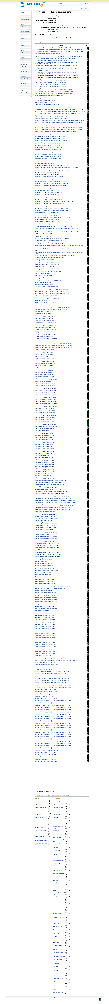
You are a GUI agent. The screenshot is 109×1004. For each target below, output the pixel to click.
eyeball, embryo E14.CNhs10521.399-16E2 (45, 316)
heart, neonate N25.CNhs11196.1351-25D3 (45, 372)
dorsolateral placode (58, 860)
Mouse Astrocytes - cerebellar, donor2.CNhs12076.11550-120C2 (50, 138)
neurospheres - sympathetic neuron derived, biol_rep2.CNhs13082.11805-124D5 (54, 507)
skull (54, 929)
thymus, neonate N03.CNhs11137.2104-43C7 (46, 642)
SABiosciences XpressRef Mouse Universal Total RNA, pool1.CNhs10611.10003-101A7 (55, 226)
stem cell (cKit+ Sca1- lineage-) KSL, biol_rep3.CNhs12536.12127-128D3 (52, 588)
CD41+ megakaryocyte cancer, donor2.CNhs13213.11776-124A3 (50, 80)
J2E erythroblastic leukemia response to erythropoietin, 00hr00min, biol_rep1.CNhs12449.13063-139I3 (59, 109)
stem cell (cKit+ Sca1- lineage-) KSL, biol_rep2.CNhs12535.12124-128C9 (52, 586)
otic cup (55, 949)
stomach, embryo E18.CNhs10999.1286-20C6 (46, 599)
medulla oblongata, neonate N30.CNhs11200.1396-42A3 (48, 489)
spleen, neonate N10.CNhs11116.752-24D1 (45, 579)
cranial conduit (56, 843)
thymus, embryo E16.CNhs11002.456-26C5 (45, 635)
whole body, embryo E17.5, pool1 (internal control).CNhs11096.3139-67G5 (53, 736)
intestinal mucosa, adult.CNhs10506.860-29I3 (46, 379)
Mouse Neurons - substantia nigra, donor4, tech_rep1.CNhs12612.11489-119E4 (54, 201)
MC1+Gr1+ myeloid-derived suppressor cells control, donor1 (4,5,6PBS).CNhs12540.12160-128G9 (58, 125)
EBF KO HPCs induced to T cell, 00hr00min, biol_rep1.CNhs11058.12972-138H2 (54, 91)
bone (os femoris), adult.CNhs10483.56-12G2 (46, 275)
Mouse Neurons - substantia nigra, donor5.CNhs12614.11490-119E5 (51, 203)
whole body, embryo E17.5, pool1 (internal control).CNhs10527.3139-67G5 (53, 705)
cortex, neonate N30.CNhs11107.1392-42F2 (45, 302)
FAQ (54, 997)
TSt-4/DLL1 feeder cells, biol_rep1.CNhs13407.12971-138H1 (49, 240)
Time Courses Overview (25, 33)
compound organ (57, 972)
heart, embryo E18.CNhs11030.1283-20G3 (45, 361)
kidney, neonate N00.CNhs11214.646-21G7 (45, 417)
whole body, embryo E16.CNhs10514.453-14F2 (46, 698)
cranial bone (56, 830)
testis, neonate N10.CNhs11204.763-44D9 (45, 624)
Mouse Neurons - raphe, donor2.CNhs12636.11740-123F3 (48, 192)
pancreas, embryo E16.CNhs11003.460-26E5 (45, 525)
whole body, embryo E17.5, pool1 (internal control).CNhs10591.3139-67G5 (53, 707)
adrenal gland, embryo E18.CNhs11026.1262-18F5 (47, 266)
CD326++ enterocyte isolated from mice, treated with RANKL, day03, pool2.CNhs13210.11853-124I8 (59, 58)
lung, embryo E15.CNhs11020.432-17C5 (44, 460)
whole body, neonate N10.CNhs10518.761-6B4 (46, 761)
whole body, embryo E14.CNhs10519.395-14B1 (46, 696)
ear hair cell (38, 814)
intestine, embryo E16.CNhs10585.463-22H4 (45, 388)
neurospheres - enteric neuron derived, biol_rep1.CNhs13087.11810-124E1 (53, 495)
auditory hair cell (39, 817)
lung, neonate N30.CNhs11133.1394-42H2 (45, 478)
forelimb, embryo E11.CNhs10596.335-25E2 (45, 329)
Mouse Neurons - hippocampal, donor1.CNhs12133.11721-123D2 (50, 185)
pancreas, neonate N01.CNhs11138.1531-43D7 (46, 532)
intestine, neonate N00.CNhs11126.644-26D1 (46, 394)
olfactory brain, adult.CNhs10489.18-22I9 (45, 511)
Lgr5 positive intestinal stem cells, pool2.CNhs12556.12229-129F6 (51, 116)
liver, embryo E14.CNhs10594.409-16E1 (44, 432)
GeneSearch (60, 3)
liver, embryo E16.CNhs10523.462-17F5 (44, 435)
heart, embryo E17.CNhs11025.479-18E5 (44, 359)
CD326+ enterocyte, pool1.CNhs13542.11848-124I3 (47, 53)
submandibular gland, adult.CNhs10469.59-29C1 (46, 608)
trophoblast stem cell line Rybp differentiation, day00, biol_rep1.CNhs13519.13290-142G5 (56, 660)
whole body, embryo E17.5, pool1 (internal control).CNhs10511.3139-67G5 (53, 703)
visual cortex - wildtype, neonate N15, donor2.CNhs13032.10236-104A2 (52, 673)
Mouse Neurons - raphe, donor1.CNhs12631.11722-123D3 (48, 190)
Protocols (22, 85)
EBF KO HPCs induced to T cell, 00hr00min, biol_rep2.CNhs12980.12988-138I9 (53, 93)
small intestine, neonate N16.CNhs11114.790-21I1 (47, 570)
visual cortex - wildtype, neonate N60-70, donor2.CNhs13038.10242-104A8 (53, 685)
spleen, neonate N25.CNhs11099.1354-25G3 (45, 583)
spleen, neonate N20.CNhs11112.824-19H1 (45, 581)
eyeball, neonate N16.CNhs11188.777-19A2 (45, 327)
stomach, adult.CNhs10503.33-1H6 (43, 590)
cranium (55, 890)
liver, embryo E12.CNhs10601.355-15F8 (44, 428)
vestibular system (57, 896)
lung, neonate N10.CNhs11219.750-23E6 (44, 473)
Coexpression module (25, 19)
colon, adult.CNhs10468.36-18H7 (43, 288)
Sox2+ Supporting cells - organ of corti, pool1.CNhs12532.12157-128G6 (52, 238)
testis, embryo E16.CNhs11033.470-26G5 (45, 615)
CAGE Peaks (23, 40)
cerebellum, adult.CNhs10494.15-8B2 (44, 284)
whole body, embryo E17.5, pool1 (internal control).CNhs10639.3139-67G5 (53, 712)
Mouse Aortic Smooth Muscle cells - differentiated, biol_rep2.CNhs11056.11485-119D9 (55, 133)
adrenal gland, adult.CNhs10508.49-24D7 (45, 259)
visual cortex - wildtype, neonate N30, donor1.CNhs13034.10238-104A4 (52, 678)
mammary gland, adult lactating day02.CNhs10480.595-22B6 (49, 484)
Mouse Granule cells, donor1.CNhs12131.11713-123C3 (48, 158)
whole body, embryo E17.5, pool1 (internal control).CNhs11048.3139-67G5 (53, 730)
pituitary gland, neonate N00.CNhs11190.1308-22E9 (47, 554)
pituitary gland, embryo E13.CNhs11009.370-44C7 (47, 545)
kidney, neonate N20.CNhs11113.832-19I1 (45, 421)
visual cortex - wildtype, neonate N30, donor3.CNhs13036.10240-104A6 (52, 682)
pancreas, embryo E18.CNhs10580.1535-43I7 (46, 529)
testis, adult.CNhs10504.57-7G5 (42, 610)
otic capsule (56, 939)
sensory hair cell (39, 824)
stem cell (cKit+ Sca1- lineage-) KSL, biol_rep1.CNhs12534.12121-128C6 (52, 585)
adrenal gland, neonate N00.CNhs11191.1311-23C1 (47, 268)
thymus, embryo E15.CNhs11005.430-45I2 (45, 633)
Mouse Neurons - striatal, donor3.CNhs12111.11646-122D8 (49, 199)
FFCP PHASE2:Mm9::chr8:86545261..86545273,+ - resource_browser (31, 3)
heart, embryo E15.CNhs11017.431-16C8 (44, 356)
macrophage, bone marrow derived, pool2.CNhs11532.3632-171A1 (51, 482)
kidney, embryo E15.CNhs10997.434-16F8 (45, 410)
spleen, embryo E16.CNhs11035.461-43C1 (45, 576)
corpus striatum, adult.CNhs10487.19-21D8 (45, 296)
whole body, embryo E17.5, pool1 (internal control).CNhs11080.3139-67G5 (53, 734)
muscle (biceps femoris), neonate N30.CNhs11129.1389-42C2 (50, 493)
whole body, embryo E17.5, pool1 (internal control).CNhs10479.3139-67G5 (53, 700)
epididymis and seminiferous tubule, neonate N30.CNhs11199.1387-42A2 (52, 309)
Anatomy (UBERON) (25, 71)
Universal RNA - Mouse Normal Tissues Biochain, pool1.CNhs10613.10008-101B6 (54, 255)
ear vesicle (55, 936)
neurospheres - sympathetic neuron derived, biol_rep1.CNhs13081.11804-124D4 (54, 505)
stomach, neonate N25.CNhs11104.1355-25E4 (46, 604)
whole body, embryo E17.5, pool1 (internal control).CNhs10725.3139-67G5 (53, 716)
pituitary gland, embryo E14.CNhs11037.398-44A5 (47, 547)
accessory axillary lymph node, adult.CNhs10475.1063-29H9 (49, 257)
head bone (55, 847)
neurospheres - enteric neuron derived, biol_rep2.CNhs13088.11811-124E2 (53, 496)
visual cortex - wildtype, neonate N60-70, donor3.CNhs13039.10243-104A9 (53, 687)
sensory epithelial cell (40, 810)
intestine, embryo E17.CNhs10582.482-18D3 (45, 390)
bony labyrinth (56, 900)
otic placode (56, 933)
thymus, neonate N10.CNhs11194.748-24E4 (45, 648)
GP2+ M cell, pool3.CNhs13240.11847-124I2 (45, 102)
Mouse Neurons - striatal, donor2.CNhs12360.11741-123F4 (49, 197)
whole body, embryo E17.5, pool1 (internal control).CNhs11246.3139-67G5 (53, 747)
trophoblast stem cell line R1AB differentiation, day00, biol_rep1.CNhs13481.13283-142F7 (56, 658)
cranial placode (56, 863)
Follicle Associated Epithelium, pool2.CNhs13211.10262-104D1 (50, 95)
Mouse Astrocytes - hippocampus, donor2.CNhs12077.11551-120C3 (51, 142)
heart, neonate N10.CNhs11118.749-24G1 (45, 367)
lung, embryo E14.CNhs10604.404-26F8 (44, 459)
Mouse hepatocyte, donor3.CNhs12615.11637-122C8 (47, 221)
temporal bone (56, 886)
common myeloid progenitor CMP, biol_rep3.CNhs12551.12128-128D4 (52, 293)
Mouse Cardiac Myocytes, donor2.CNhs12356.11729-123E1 (49, 154)
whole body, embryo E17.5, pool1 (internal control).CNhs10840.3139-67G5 (53, 720)
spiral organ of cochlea (58, 873)
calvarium (55, 880)
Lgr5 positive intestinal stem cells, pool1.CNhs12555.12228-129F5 (51, 115)
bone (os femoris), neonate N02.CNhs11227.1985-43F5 (48, 277)
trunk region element (58, 992)
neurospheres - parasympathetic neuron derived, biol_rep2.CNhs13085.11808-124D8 (55, 502)
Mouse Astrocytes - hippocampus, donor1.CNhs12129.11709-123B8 (51, 140)
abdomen (55, 986)
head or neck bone (57, 867)
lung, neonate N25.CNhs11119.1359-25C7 (45, 477)
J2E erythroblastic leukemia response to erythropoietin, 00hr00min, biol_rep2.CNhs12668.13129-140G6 (60, 111)
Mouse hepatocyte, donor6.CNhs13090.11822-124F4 (47, 223)
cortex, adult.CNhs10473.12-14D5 (43, 300)
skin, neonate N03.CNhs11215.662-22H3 (44, 565)
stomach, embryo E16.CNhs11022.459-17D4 (45, 595)
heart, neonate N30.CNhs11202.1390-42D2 (45, 374)
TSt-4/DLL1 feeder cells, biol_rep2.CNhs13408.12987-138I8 (49, 242)
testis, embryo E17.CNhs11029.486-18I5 (44, 617)
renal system (56, 824)
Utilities (22, 88)
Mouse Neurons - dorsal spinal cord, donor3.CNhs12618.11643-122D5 (51, 183)
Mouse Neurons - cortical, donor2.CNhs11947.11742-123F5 (49, 178)
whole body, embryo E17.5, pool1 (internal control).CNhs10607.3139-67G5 (53, 709)
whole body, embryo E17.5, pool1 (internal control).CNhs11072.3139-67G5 (53, 732)
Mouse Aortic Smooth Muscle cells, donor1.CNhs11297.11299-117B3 (51, 134)
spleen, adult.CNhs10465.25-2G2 (43, 574)
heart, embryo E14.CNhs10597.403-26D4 (44, 354)
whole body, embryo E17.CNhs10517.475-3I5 (46, 752)
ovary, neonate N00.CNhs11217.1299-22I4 (45, 516)
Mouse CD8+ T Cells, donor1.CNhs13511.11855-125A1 (48, 151)
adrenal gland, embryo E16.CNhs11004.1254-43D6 (47, 262)
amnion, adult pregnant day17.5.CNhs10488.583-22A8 (48, 271)
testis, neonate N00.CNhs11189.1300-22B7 (45, 621)
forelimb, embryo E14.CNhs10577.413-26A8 (45, 334)
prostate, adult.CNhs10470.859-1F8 (43, 559)
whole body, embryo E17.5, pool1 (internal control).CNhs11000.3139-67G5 (53, 725)
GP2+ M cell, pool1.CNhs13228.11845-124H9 (46, 98)
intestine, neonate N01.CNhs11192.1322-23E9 (46, 396)
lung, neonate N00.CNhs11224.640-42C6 (44, 468)
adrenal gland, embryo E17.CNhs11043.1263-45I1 (47, 264)
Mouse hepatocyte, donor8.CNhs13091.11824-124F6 (47, 224)
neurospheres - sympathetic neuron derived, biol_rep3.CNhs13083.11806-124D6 (54, 509)
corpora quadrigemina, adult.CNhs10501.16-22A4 (47, 295)
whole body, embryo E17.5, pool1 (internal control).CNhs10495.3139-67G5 (53, 702)
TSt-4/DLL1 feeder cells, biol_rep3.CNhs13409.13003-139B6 (49, 243)
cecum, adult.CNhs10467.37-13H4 (43, 282)
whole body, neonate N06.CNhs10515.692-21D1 (46, 759)
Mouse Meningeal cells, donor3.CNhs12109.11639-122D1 (48, 165)
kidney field (56, 817)
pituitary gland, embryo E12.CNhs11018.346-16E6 (47, 543)
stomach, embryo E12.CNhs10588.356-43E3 (45, 592)
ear (53, 903)
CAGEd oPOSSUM (24, 78)
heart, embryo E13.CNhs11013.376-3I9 (44, 352)
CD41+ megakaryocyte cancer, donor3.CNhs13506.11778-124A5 (50, 82)
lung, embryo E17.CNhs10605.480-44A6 (44, 464)
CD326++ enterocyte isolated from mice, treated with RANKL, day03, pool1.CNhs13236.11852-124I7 (59, 56)
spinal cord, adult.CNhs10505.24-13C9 (44, 572)
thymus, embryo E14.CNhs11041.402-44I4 (45, 631)
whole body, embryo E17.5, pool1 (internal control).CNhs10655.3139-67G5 (53, 714)
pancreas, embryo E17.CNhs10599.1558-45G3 (46, 527)
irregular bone (56, 850)
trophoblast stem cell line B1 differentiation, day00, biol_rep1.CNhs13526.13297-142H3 (56, 657)
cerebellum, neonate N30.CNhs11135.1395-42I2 (46, 286)
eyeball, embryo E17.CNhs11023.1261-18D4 (45, 320)
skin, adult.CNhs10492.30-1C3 (42, 561)
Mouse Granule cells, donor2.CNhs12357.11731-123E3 (48, 160)
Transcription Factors (25, 17)
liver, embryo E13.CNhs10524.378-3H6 (44, 430)
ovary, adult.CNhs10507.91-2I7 (42, 513)
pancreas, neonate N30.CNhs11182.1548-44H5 (46, 540)
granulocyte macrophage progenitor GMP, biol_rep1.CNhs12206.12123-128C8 (53, 343)
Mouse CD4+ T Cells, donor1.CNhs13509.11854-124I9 (48, 149)
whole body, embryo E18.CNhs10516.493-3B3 (46, 754)
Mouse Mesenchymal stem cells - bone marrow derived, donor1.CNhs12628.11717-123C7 (56, 167)
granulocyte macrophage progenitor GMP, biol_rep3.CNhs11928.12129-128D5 (53, 347)
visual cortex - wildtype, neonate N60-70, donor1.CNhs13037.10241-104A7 (53, 684)
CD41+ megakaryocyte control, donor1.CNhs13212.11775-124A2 (50, 84)
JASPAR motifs (23, 76)
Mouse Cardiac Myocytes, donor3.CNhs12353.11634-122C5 (49, 156)
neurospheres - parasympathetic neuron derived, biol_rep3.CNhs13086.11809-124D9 (55, 504)
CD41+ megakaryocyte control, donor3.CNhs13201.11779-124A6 (50, 88)
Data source (23, 83)
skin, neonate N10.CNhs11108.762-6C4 (44, 568)
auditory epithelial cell (40, 807)
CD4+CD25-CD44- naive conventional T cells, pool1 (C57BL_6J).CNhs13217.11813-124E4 (56, 75)
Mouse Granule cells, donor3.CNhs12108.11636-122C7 (48, 161)
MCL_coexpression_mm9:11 (61, 25)
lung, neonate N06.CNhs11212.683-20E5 (44, 469)
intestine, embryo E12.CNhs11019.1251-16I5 (45, 383)
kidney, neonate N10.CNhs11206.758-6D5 (45, 419)
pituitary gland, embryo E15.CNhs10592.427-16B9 (47, 549)
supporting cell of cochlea (41, 840)
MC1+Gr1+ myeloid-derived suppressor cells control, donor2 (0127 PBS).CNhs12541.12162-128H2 (58, 127)
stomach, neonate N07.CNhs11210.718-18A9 (45, 603)
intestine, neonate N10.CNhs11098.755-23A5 (46, 401)
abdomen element (57, 976)
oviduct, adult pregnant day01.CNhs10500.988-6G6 (47, 518)
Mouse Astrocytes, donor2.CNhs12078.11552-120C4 (47, 143)
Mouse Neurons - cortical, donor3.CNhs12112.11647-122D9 (49, 179)
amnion (55, 989)
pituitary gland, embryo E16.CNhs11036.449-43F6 (47, 550)
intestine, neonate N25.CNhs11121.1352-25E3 (46, 405)
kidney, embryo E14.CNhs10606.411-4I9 (44, 408)
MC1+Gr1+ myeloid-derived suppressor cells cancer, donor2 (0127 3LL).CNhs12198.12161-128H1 (58, 122)
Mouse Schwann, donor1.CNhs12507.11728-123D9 (47, 212)
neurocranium (56, 923)
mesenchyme (56, 966)
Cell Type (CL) (23, 66)
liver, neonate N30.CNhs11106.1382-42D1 (45, 453)
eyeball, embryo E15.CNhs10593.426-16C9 (45, 318)
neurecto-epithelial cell (40, 830)
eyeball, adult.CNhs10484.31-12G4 (43, 313)
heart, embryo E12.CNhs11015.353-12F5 (44, 351)
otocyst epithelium (57, 959)
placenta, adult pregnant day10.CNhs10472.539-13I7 (47, 556)
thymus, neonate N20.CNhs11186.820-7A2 (45, 649)
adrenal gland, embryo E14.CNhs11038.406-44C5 (47, 261)
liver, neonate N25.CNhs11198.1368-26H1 (45, 451)
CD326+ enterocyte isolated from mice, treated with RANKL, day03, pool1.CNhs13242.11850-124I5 (59, 49)
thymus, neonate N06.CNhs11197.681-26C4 (45, 644)
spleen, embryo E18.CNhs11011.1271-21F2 (45, 577)
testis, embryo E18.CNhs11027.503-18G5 (45, 619)
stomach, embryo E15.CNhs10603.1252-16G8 (46, 594)
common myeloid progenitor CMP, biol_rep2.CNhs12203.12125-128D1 (52, 291)
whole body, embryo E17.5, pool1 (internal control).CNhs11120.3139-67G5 (53, 738)
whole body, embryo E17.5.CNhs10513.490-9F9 (46, 750)
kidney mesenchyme (58, 807)
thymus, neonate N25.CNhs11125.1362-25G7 (46, 651)
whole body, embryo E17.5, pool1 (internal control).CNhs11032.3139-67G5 (53, 729)
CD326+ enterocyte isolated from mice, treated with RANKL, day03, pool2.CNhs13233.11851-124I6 (59, 51)
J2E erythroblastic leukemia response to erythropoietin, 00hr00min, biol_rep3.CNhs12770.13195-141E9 (59, 113)
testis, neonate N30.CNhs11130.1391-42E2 (45, 628)
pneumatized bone (57, 834)
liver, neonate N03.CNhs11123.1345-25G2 (45, 442)
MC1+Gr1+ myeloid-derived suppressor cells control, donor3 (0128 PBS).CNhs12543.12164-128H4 (58, 129)
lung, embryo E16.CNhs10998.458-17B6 (44, 462)
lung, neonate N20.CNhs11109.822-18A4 (44, 475)
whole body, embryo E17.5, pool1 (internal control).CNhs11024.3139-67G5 (53, 727)
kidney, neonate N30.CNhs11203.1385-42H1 (45, 424)
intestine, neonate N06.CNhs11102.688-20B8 (46, 397)
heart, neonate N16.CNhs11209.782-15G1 (45, 369)
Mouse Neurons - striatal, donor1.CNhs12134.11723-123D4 (49, 196)
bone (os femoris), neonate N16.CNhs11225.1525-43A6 (48, 278)
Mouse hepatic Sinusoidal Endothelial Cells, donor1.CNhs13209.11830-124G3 (53, 215)
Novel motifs (23, 73)
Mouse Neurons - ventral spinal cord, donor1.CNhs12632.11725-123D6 (52, 206)
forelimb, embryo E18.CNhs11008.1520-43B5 (46, 340)
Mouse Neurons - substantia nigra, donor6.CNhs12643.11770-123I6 (51, 205)
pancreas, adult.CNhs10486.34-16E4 (43, 520)
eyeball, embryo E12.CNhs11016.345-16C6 (45, 315)
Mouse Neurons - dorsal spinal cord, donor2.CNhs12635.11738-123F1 (51, 181)
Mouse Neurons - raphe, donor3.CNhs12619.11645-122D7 (48, 194)
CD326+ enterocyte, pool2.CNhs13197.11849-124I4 (47, 55)
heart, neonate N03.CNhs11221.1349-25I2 (45, 365)
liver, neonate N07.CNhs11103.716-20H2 (44, 446)
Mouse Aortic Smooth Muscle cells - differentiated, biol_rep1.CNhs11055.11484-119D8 (55, 131)
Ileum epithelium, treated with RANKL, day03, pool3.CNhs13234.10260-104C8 (53, 107)
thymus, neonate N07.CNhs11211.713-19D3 (45, 646)
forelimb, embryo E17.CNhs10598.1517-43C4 (46, 338)
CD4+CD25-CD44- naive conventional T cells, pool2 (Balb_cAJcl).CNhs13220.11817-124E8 (56, 77)
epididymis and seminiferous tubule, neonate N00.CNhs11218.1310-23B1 (52, 307)
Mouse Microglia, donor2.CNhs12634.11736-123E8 (47, 174)
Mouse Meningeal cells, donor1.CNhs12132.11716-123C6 (48, 163)
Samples (22, 14)
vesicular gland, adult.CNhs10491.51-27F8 (45, 669)
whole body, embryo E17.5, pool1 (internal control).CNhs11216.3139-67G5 (53, 745)
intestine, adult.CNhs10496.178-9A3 (43, 381)
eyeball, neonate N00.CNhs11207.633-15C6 (45, 322)
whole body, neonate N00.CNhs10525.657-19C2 (46, 756)
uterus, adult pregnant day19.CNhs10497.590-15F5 (47, 664)
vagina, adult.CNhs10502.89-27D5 (43, 667)
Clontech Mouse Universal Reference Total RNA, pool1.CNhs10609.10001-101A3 (54, 89)
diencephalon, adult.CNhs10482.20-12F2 (44, 304)
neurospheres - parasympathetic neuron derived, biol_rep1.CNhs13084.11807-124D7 (55, 500)
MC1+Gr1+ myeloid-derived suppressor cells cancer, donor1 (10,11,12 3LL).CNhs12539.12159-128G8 (59, 120)
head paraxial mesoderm (59, 956)
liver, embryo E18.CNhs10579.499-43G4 (44, 439)
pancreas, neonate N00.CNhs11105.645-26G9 (46, 531)
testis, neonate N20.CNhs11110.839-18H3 (45, 626)
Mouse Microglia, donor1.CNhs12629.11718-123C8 (47, 172)
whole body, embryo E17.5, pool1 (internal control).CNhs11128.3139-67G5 (53, 739)
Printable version (24, 92)
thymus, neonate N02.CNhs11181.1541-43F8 (45, 640)
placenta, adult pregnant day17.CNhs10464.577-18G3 (48, 558)
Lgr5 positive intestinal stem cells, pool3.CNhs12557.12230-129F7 (51, 118)
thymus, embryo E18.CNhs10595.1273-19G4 (45, 639)
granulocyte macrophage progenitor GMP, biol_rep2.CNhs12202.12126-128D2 (53, 345)
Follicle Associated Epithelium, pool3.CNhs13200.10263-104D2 (50, 97)
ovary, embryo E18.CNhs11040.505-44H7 (45, 514)
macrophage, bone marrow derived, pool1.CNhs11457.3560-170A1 (51, 480)
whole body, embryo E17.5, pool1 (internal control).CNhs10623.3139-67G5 (53, 711)
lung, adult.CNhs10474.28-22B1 (42, 455)
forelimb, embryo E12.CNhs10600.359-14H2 (45, 331)
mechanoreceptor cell (40, 820)
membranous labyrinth (58, 910)
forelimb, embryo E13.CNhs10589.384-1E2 (45, 332)
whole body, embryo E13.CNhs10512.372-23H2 (46, 693)
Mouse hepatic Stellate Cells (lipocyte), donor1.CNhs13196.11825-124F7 (52, 217)
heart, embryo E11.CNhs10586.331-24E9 (44, 349)
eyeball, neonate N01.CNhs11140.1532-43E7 (45, 324)
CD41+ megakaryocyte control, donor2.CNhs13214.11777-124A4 (50, 86)
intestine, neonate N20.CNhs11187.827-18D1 (46, 403)
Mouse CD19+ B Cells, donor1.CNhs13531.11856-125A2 (48, 147)
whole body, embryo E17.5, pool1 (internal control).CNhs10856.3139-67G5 (53, 721)
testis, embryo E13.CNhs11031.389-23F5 (44, 612)
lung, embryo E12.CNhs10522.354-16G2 (44, 457)
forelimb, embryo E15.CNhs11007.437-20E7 (45, 336)
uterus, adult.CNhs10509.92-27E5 (43, 666)
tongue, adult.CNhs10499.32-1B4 (43, 655)
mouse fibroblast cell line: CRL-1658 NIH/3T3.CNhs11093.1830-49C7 (51, 491)
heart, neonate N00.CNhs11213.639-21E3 (45, 363)
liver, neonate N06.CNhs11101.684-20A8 (44, 444)
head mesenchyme (57, 870)
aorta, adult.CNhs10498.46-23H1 (43, 273)
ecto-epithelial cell (39, 834)
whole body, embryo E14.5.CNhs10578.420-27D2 (46, 694)
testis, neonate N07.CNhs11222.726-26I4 (45, 622)
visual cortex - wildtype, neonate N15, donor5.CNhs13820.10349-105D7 (52, 676)
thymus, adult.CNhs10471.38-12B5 (43, 630)
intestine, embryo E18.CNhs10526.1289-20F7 (46, 392)
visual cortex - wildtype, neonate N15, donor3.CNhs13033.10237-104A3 (52, 675)
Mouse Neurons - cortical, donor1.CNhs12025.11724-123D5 (49, 176)
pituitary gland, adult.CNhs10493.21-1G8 (44, 541)
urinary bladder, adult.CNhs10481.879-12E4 (45, 662)
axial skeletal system (58, 920)
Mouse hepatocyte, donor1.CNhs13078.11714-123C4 (47, 219)
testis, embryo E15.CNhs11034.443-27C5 (45, 613)
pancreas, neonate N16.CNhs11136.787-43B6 (46, 536)
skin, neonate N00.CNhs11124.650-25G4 (44, 563)
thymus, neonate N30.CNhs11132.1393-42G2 (46, 653)
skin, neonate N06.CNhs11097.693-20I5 (44, 567)
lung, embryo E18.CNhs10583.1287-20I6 (44, 466)
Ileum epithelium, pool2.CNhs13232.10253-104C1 (47, 106)
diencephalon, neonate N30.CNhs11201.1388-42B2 (47, 305)
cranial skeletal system (58, 926)
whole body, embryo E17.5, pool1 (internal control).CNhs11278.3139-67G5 (53, 748)
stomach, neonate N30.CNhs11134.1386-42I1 (46, 606)
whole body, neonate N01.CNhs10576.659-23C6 (46, 757)
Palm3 (56, 29)
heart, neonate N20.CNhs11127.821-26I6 (44, 370)
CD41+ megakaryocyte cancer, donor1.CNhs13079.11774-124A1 (50, 79)
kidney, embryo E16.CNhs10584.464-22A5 (45, 412)
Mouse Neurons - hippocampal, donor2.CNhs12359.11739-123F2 (50, 187)
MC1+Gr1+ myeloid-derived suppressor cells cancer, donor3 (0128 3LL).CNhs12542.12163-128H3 (58, 124)
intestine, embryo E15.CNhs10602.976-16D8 (45, 387)
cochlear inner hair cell (40, 827)
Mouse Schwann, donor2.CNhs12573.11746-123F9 (47, 214)
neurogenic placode (57, 857)
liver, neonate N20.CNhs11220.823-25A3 (44, 450)
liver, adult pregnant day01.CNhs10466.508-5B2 (46, 426)
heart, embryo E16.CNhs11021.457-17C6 (44, 358)
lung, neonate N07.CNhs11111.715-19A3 (44, 471)
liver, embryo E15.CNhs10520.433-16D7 (44, 433)
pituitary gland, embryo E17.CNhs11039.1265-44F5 (47, 552)
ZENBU (56, 31)
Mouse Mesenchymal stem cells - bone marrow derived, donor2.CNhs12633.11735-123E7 (56, 169)
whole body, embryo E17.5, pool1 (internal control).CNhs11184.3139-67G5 (53, 741)
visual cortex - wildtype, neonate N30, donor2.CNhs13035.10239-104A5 (52, 680)
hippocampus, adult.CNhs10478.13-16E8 (44, 376)
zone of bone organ (57, 837)
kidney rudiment (57, 814)
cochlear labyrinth (57, 913)
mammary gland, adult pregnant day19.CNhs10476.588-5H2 (49, 486)
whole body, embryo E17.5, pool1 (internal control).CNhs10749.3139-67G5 (53, 718)
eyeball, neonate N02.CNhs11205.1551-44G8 (46, 325)
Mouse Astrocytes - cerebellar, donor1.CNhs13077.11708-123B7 (50, 136)
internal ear (55, 877)
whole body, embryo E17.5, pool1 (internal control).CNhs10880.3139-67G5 (53, 723)
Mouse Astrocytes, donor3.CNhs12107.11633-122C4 (47, 145)
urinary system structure (59, 820)
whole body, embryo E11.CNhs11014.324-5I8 (46, 689)
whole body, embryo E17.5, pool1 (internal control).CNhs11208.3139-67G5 (53, 743)
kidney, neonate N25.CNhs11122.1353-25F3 (45, 423)
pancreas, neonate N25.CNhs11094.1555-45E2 (46, 538)
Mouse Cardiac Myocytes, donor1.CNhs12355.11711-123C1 (49, 152)
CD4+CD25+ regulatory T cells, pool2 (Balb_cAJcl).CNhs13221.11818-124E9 (53, 60)
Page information (24, 95)
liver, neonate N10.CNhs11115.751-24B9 (44, 448)
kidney (54, 804)
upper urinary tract (57, 810)
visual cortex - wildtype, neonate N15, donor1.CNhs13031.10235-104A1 (52, 671)
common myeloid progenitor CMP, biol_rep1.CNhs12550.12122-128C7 (51, 289)
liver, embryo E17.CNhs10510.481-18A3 (44, 437)
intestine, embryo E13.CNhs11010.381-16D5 (45, 385)
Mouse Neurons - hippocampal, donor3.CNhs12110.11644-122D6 (50, 188)
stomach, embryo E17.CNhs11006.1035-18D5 (46, 597)
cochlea (55, 906)
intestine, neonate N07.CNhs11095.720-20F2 (45, 399)
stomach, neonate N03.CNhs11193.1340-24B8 (46, 601)
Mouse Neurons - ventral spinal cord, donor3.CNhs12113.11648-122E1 (52, 210)
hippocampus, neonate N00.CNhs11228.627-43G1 (47, 378)
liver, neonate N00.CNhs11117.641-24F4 (44, 441)
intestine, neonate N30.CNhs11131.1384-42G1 (46, 406)
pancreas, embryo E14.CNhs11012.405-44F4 (45, 522)
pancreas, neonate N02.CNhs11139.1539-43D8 (46, 534)
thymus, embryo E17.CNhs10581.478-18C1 (45, 637)
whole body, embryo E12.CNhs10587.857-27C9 (46, 691)
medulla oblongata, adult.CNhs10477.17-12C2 (46, 487)
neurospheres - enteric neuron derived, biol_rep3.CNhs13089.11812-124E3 (53, 498)
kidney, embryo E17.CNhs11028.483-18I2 (45, 414)
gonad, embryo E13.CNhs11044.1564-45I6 (45, 342)
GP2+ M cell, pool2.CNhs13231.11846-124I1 (45, 100)
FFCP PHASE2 (84, 8)
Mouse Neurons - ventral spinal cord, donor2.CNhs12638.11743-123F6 (51, 208)
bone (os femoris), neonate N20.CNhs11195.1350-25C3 (48, 280)
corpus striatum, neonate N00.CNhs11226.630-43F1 (47, 298)
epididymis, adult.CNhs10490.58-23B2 (44, 311)
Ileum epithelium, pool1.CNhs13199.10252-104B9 (47, 104)
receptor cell (38, 804)
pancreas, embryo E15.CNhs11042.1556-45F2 (46, 523)
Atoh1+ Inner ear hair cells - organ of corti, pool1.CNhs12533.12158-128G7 (53, 47)
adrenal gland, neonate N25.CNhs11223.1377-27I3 (47, 269)
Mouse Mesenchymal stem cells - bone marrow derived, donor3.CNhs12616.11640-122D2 (56, 170)
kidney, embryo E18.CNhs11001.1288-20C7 (45, 415)
